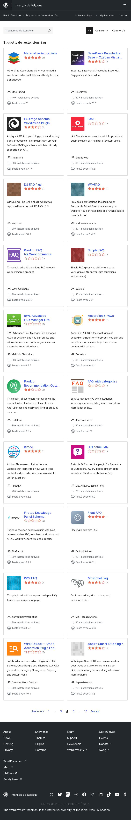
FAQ (91, 119)
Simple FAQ (96, 250)
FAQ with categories (102, 381)
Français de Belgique (24, 794)
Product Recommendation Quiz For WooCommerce (40, 383)
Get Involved (107, 731)
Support (72, 738)
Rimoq (28, 447)
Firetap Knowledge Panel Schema (37, 514)
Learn (70, 731)
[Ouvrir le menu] (125, 5)
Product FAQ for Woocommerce (38, 252)
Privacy (8, 750)
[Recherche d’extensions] (49, 30)
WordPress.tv (77, 750)
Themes (40, 738)
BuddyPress (12, 779)
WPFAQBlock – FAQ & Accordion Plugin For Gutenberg (39, 646)
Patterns (40, 750)
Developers (74, 744)
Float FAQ (95, 512)
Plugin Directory (12, 15)
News (7, 738)
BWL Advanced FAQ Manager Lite (37, 317)
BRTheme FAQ (98, 447)
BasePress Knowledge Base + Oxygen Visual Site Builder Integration (104, 55)
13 (85, 711)
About (7, 731)
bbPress (10, 773)
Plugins (39, 744)
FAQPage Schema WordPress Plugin (37, 121)
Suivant (95, 711)
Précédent (38, 711)
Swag (104, 750)
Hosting (8, 744)
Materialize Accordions (40, 53)
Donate (105, 744)
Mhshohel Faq (98, 578)
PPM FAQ (30, 578)
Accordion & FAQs (101, 316)
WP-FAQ (94, 184)
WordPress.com (15, 761)
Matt (8, 767)
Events (103, 738)
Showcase (41, 731)
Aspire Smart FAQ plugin (105, 644)
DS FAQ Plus (33, 184)
